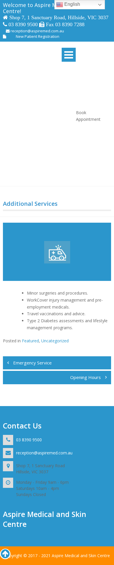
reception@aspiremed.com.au (37, 30)
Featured (30, 340)
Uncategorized (55, 340)
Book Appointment (88, 116)
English (71, 4)
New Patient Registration (37, 36)
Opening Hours (85, 377)
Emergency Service (32, 363)
